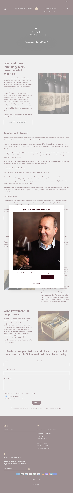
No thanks (36, 283)
